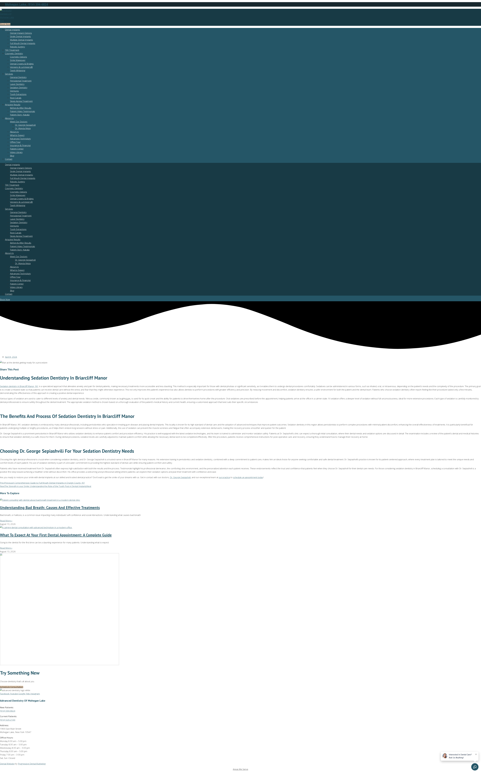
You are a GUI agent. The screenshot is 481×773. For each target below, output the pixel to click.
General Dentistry (18, 77)
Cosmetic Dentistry (14, 53)
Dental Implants (12, 29)
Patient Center (17, 148)
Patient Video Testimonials (22, 111)
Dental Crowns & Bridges (22, 63)
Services (9, 73)
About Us (9, 118)
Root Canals (15, 97)
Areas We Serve (240, 769)
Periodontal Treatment (20, 80)
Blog (12, 155)
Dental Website (7, 763)
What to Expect (17, 135)
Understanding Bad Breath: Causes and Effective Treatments (50, 507)
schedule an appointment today (248, 477)
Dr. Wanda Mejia (23, 128)
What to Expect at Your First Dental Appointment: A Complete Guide (56, 534)
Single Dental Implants (20, 36)
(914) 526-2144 (7, 719)
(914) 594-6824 (7, 710)
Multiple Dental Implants (21, 39)
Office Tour (15, 142)
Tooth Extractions (18, 94)
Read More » (6, 520)
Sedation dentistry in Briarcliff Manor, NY (19, 386)
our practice (224, 477)
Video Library (16, 152)
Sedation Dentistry (18, 87)
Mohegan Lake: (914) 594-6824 (26, 4)
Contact (8, 159)
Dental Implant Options (21, 33)
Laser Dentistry (17, 84)
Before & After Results (20, 107)
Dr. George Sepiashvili (25, 125)
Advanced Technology (20, 138)
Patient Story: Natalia (19, 114)
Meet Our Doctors (18, 121)
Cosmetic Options (18, 56)
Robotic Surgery (17, 46)
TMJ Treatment (12, 50)
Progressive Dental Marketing (32, 763)
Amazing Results (12, 104)
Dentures (14, 90)
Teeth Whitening (17, 70)
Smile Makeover (17, 60)
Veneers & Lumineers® (21, 67)
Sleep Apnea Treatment (21, 101)
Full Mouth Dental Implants (22, 43)
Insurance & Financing (20, 145)
